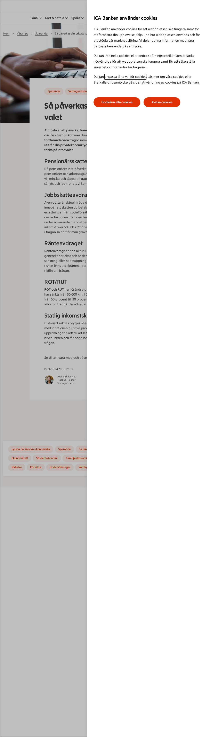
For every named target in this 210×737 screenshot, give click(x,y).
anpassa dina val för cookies (125, 77)
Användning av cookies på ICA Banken (170, 82)
